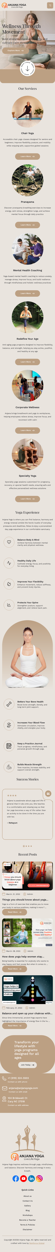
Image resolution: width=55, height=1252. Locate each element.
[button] (23, 846)
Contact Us (28, 1201)
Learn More (26, 156)
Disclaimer (27, 1229)
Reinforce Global (36, 1243)
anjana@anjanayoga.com (23, 1090)
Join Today (25, 1065)
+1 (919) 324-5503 (18, 1080)
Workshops (28, 1215)
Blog (27, 1210)
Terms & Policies (27, 1225)
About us (27, 1196)
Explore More (14, 50)
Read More (13, 912)
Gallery (27, 1205)
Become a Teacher (27, 1220)
